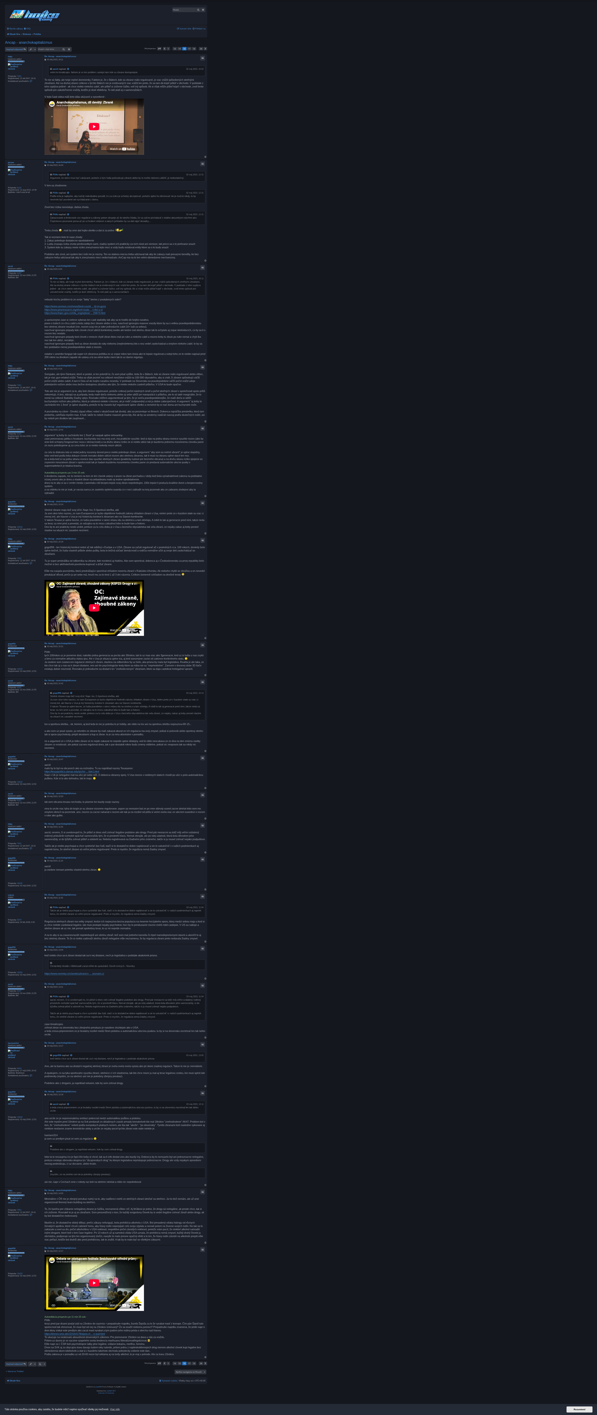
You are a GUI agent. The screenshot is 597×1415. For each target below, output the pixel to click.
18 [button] (194, 48)
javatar (11, 162)
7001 (19, 76)
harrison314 (13, 1043)
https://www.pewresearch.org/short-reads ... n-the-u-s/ (73, 309)
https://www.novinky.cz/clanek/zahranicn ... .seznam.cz (74, 973)
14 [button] (175, 48)
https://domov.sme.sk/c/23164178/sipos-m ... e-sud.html (74, 1334)
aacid (55, 69)
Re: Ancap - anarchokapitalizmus (60, 56)
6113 (19, 188)
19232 (20, 527)
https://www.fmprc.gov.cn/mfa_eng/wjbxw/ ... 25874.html (74, 313)
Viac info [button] (115, 1409)
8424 (19, 1068)
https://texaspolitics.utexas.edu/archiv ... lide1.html (71, 771)
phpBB (98, 1387)
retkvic (11, 895)
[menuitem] (27, 28)
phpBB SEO (111, 1391)
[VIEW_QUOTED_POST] (68, 69)
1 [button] (168, 48)
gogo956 (12, 502)
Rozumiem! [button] (579, 1409)
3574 (19, 920)
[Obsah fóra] (35, 15)
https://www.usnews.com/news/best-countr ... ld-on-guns (75, 306)
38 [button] (201, 48)
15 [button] (179, 48)
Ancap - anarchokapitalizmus (28, 42)
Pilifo (10, 57)
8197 (19, 273)
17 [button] (189, 48)
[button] (159, 48)
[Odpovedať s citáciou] (202, 58)
